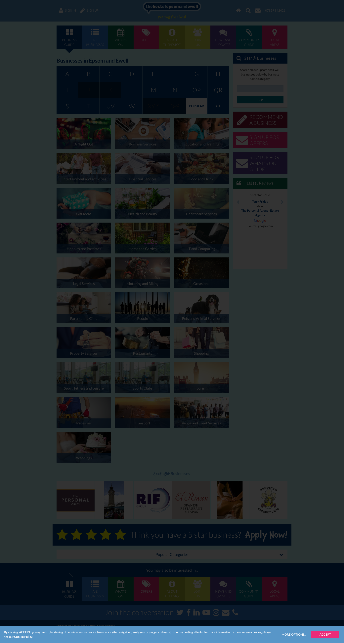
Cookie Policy (23, 636)
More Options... (294, 634)
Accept (325, 634)
